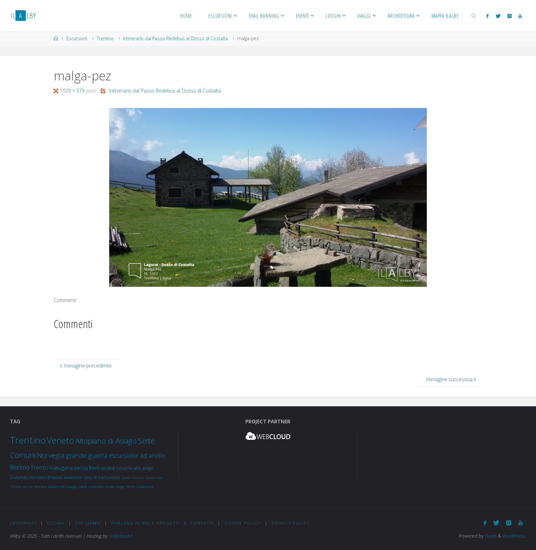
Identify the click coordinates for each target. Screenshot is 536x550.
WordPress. (514, 536)
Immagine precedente (88, 365)
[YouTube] (520, 16)
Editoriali (23, 523)
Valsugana (61, 467)
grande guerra (87, 455)
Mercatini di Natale (46, 477)
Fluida (490, 536)
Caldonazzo (145, 487)
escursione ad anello (137, 455)
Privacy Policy (291, 523)
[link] (473, 15)
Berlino (19, 467)
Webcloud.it (120, 536)
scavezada (96, 487)
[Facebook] (487, 16)
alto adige (143, 468)
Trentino (105, 38)
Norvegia (51, 455)
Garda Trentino (132, 478)
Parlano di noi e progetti (145, 523)
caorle (82, 487)
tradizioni (73, 477)
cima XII (90, 477)
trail (101, 477)
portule (113, 477)
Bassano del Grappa (62, 487)
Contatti (202, 523)
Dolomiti (18, 477)
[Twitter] (498, 16)
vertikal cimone (116, 468)
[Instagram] (509, 16)
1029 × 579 (73, 90)
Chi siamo (87, 523)
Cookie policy (243, 523)
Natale (150, 478)
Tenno (130, 487)
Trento (39, 467)
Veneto (60, 440)
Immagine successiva (449, 379)
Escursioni (76, 38)
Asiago (120, 487)
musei (109, 487)
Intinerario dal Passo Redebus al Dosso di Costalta (175, 38)
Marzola (40, 487)
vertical (27, 487)
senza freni (86, 467)
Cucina (56, 523)
